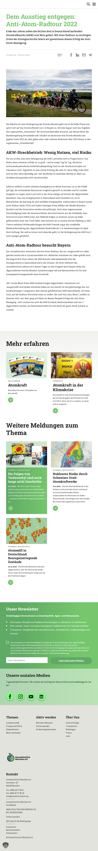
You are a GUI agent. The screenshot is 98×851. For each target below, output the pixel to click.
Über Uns (72, 717)
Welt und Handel (13, 733)
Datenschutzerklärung (59, 653)
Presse (69, 733)
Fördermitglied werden (46, 729)
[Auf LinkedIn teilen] (77, 55)
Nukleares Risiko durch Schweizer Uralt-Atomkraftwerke (71, 477)
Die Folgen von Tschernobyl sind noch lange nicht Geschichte (26, 477)
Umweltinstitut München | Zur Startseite (10, 4)
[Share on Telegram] (90, 55)
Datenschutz (11, 833)
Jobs (68, 736)
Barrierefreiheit (13, 830)
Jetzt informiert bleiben (71, 660)
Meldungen (71, 729)
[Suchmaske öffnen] (88, 4)
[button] (5, 845)
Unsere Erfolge (72, 723)
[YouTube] (31, 697)
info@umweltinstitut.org (60, 650)
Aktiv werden (46, 717)
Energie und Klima (14, 726)
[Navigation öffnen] (94, 4)
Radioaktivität (12, 729)
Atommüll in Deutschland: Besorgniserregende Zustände (26, 553)
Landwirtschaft (12, 723)
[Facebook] (10, 697)
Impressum (11, 827)
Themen (12, 717)
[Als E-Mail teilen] (83, 55)
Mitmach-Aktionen (44, 723)
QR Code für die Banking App (18, 821)
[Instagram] (20, 697)
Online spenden (43, 726)
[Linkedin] (41, 697)
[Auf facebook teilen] (71, 55)
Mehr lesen (26, 379)
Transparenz (71, 726)
